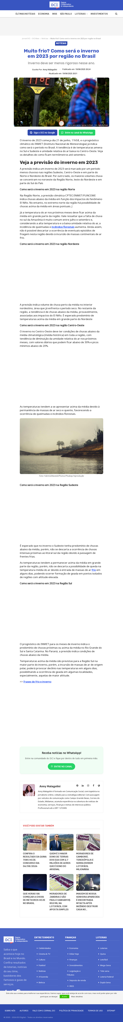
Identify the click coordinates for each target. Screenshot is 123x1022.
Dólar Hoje (74, 954)
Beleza (42, 982)
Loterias (80, 14)
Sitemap (111, 1011)
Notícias (45, 38)
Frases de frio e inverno (37, 681)
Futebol (42, 965)
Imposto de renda (77, 980)
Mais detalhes (77, 996)
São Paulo (66, 14)
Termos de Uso (95, 1011)
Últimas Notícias (25, 14)
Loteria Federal (107, 976)
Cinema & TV (44, 954)
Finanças (73, 959)
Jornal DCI (26, 38)
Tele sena (104, 971)
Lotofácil (104, 959)
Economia (43, 14)
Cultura (42, 959)
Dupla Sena (105, 982)
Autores (24, 1011)
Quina (103, 954)
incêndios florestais (63, 227)
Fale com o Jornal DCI (44, 1011)
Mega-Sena (105, 965)
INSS (54, 14)
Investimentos (99, 14)
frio (94, 570)
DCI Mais (35, 38)
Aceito (64, 996)
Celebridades (45, 948)
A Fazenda (43, 976)
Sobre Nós (10, 1011)
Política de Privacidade (71, 1011)
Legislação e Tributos (74, 973)
